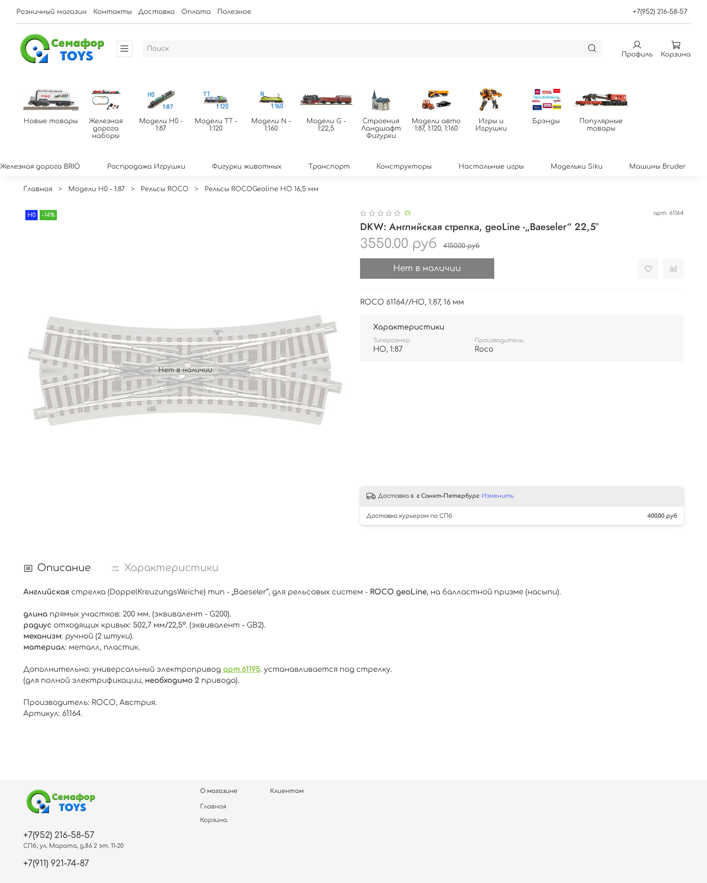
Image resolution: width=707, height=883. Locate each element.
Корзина (213, 820)
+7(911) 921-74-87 (56, 863)
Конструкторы (404, 166)
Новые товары (51, 121)
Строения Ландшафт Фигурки (381, 128)
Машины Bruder (657, 166)
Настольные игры (491, 166)
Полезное (234, 12)
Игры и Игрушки (491, 124)
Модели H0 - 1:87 (161, 124)
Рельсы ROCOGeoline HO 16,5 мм (262, 189)
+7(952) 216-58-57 (660, 12)
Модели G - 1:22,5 (326, 124)
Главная (37, 189)
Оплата (196, 12)
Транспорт (329, 166)
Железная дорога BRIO (40, 166)
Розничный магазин (51, 12)
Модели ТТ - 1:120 (216, 124)
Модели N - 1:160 (271, 124)
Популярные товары (601, 124)
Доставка (156, 12)
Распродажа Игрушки (146, 166)
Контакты (112, 12)
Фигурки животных (246, 166)
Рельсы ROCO (165, 189)
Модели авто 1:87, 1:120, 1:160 (436, 124)
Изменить (498, 496)
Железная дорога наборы (106, 128)
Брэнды (546, 121)
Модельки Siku (577, 166)
